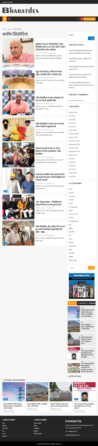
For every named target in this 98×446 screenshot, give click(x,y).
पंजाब (5, 60)
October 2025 (73, 148)
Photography (73, 207)
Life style (72, 196)
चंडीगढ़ (5, 87)
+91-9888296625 (71, 431)
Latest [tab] (72, 303)
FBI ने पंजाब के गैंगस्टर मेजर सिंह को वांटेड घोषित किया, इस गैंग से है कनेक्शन (84, 406)
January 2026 (73, 137)
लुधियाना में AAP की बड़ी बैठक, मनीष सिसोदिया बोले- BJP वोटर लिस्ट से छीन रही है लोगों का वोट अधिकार (50, 47)
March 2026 (73, 130)
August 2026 (73, 112)
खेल (70, 225)
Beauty (71, 192)
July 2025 (72, 158)
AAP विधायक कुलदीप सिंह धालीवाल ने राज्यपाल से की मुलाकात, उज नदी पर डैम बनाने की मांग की (81, 85)
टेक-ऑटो (71, 232)
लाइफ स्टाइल (72, 246)
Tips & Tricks (73, 214)
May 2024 (72, 176)
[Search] (78, 19)
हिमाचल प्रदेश (73, 260)
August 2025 (73, 155)
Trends (71, 217)
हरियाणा (71, 257)
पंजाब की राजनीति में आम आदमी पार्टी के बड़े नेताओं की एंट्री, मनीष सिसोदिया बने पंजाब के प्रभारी (50, 177)
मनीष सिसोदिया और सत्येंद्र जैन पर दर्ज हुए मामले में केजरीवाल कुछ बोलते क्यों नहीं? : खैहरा (50, 229)
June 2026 (72, 119)
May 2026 (72, 123)
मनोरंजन (71, 242)
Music (71, 203)
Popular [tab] (83, 303)
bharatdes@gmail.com (72, 435)
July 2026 (72, 116)
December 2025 (74, 141)
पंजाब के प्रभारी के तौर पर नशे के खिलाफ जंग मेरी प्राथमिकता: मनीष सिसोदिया (48, 151)
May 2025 (72, 166)
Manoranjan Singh (50, 53)
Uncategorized (74, 221)
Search (71, 35)
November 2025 (74, 144)
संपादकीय (71, 253)
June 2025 (72, 162)
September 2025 (74, 151)
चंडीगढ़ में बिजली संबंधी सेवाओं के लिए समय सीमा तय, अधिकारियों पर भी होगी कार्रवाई (13, 406)
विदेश (70, 249)
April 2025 (72, 169)
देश (5, 217)
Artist (71, 189)
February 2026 (73, 133)
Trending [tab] (92, 303)
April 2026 (72, 126)
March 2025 (73, 173)
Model (71, 200)
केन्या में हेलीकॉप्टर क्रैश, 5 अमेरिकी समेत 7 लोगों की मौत (87, 327)
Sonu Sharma (51, 77)
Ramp (71, 210)
